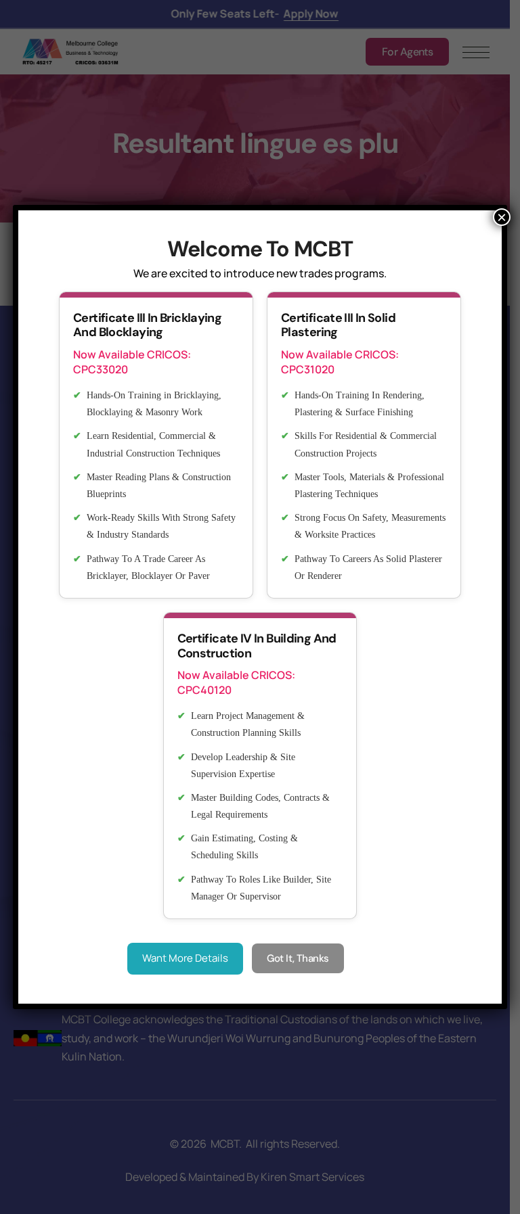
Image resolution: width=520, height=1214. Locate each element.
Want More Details (185, 958)
